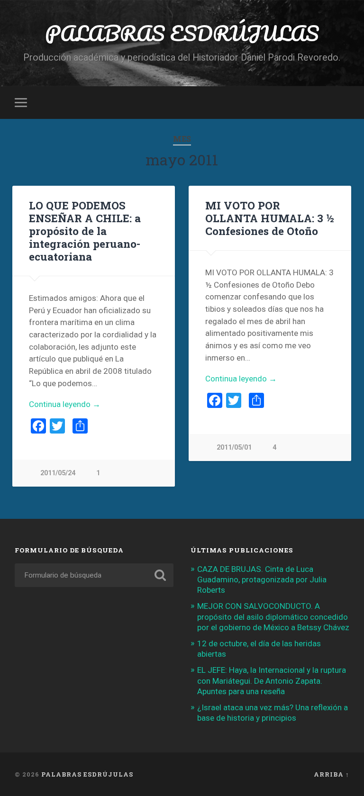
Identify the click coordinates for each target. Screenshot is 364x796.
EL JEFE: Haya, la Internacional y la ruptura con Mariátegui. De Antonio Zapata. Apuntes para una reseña (271, 680)
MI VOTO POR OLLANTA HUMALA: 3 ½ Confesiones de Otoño (269, 218)
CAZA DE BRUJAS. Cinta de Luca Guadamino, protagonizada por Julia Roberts (262, 579)
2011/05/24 (57, 473)
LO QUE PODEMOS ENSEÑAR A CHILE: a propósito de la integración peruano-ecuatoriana (85, 230)
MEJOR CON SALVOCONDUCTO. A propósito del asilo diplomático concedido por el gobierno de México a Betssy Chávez (273, 616)
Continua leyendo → (64, 404)
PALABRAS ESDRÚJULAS (182, 33)
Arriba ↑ (331, 774)
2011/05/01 (234, 447)
